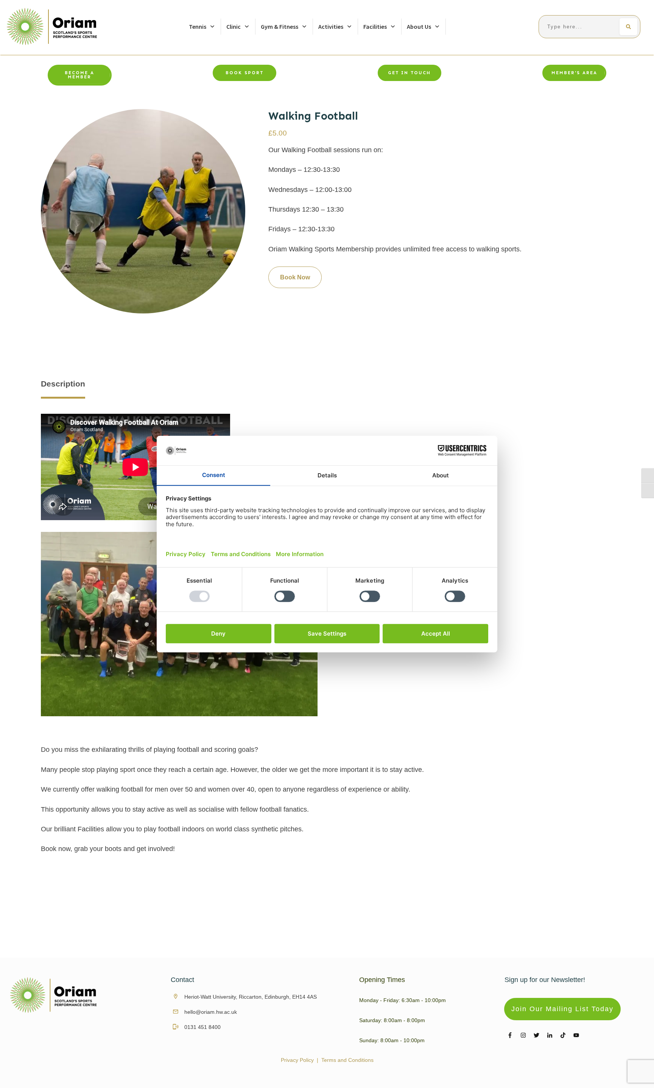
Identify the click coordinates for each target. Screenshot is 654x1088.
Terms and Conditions (347, 1060)
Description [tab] (63, 383)
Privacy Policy (297, 1060)
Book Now (295, 277)
